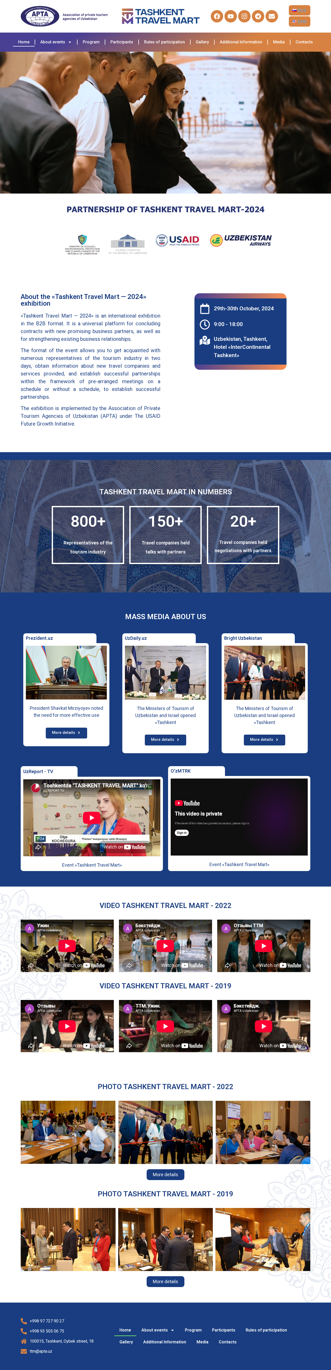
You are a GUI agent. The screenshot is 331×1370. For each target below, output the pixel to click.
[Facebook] (217, 16)
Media (279, 42)
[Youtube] (230, 16)
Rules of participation (164, 42)
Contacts (304, 42)
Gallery (202, 42)
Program (91, 42)
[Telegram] (258, 16)
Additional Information (241, 42)
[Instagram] (244, 16)
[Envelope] (272, 16)
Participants (121, 42)
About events (52, 42)
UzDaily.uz (136, 638)
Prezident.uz (39, 638)
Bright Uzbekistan (243, 638)
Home (23, 42)
